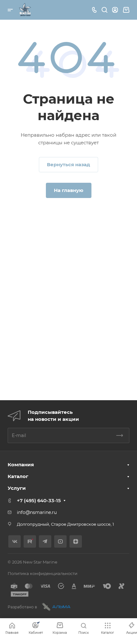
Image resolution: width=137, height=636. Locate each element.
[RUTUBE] (30, 541)
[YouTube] (60, 541)
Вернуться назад (68, 164)
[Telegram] (45, 541)
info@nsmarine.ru (37, 512)
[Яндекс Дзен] (75, 541)
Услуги (17, 488)
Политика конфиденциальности (42, 573)
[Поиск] (104, 10)
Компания (21, 465)
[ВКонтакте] (14, 541)
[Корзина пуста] (126, 10)
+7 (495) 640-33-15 (39, 500)
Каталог (18, 476)
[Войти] (115, 10)
